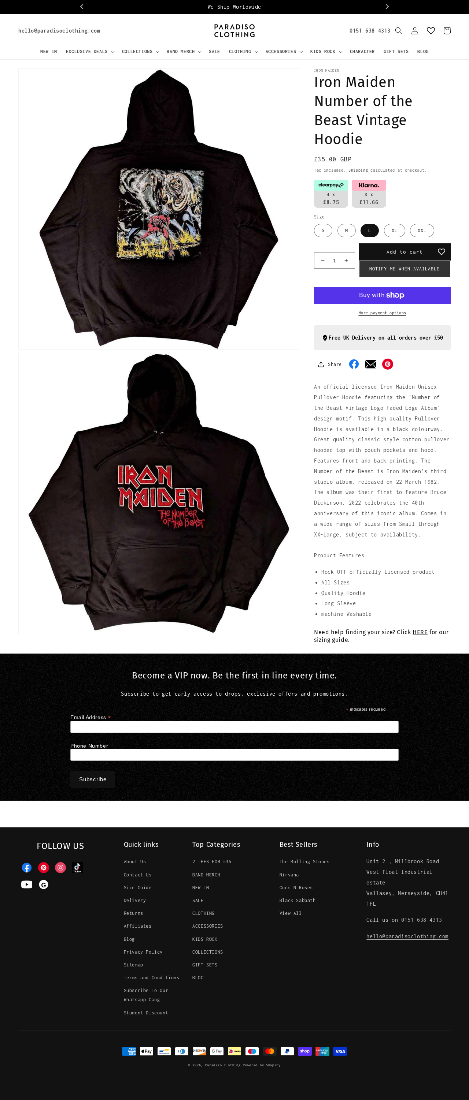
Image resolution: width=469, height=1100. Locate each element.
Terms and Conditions (152, 977)
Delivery (135, 900)
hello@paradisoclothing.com (59, 30)
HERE (420, 632)
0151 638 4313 (370, 30)
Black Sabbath (298, 900)
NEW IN (200, 887)
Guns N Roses (296, 887)
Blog (129, 939)
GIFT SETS (204, 965)
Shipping (358, 170)
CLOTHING (203, 913)
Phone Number (89, 746)
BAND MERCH (206, 875)
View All (291, 913)
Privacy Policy (143, 952)
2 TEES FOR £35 (211, 861)
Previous (82, 7)
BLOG (197, 977)
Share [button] (335, 364)
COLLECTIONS (207, 952)
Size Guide (138, 887)
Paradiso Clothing (223, 1065)
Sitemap (133, 965)
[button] (90, 51)
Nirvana (289, 875)
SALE (197, 900)
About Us (135, 861)
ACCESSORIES (207, 926)
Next (386, 7)
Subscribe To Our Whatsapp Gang (146, 995)
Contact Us (138, 875)
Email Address (90, 717)
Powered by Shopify (262, 1065)
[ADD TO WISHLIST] (441, 251)
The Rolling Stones (305, 861)
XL (395, 230)
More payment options (382, 313)
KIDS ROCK (204, 939)
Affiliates (138, 926)
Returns (133, 913)
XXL (422, 230)
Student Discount (146, 1012)
